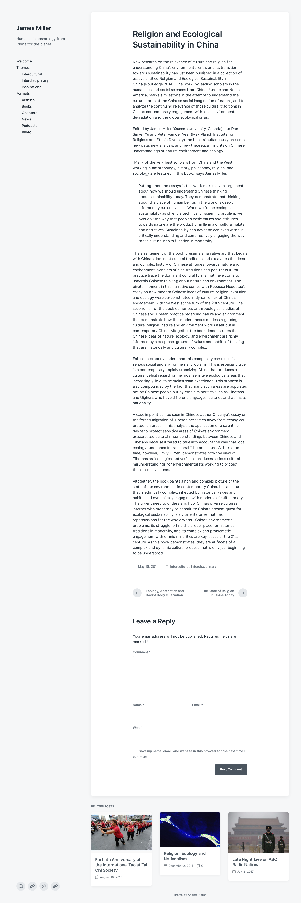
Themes (23, 68)
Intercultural (32, 74)
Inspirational (32, 87)
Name (138, 705)
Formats (23, 93)
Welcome (24, 61)
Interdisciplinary (35, 80)
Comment (142, 652)
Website (139, 728)
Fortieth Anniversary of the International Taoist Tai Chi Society (121, 865)
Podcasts (29, 125)
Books (27, 106)
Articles (28, 100)
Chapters (29, 113)
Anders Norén (197, 894)
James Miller (33, 28)
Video (26, 132)
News (26, 119)
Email (197, 705)
